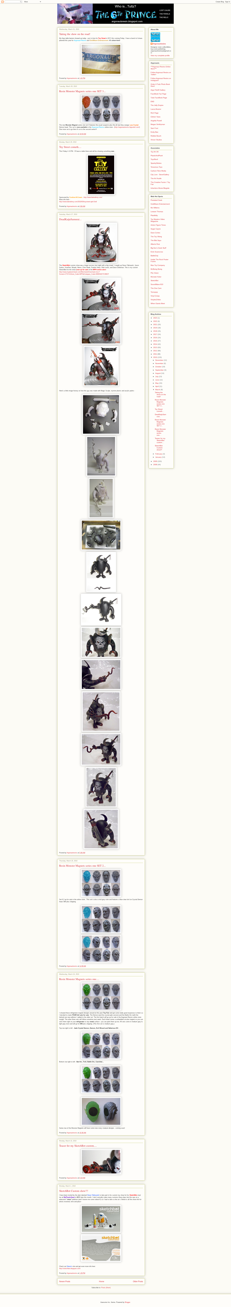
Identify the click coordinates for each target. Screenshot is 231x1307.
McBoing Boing (156, 269)
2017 (155, 334)
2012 (155, 351)
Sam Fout (154, 128)
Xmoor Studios (156, 140)
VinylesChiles (156, 300)
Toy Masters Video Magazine (158, 220)
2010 (155, 357)
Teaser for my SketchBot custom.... (78, 1145)
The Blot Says (156, 240)
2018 (155, 331)
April (157, 386)
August (158, 373)
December (159, 360)
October (158, 367)
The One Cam (156, 288)
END (152, 101)
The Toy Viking (156, 236)
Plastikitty (154, 215)
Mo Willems (155, 208)
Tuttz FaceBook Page (159, 98)
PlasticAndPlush (157, 156)
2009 (155, 461)
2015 (155, 341)
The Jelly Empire (157, 105)
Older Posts (138, 1281)
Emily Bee (154, 132)
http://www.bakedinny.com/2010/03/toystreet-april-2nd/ (78, 202)
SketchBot (154, 280)
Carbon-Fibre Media (158, 171)
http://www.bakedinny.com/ (93, 197)
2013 (155, 347)
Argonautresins (159, 44)
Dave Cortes (155, 233)
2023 (155, 318)
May (157, 383)
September (159, 370)
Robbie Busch (156, 136)
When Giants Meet (158, 303)
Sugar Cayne (156, 229)
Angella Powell (156, 121)
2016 (155, 338)
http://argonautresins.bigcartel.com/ (127, 127)
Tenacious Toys (156, 167)
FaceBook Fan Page (158, 94)
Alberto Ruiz (155, 244)
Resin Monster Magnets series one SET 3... (82, 91)
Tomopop (154, 292)
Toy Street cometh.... (70, 147)
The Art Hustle (156, 178)
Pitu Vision (155, 273)
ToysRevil (154, 159)
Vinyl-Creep (155, 296)
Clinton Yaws (155, 117)
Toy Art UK (155, 152)
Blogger (127, 1302)
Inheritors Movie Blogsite (160, 188)
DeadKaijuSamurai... (70, 219)
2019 (155, 328)
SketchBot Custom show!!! (73, 1191)
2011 (155, 354)
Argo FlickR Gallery (158, 90)
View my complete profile (160, 55)
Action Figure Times (158, 225)
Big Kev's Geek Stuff (158, 248)
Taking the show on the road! (74, 34)
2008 (155, 464)
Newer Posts (64, 1281)
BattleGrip (154, 256)
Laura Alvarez (156, 109)
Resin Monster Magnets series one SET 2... (82, 865)
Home (101, 1281)
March (158, 390)
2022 (155, 321)
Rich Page (154, 113)
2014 (155, 344)
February (159, 454)
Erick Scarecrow (157, 252)
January (158, 457)
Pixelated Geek (156, 200)
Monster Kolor (156, 277)
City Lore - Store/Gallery (160, 175)
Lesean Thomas (157, 212)
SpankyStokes (156, 163)
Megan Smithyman (158, 124)
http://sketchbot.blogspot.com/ (69, 1268)
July (157, 376)
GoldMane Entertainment (160, 204)
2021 (155, 324)
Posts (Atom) (106, 1288)
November (159, 363)
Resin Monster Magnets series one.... (79, 979)
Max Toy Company (158, 265)
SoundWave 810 (157, 284)
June (157, 380)
